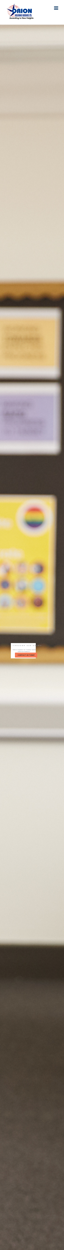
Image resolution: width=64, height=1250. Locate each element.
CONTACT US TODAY (26, 655)
